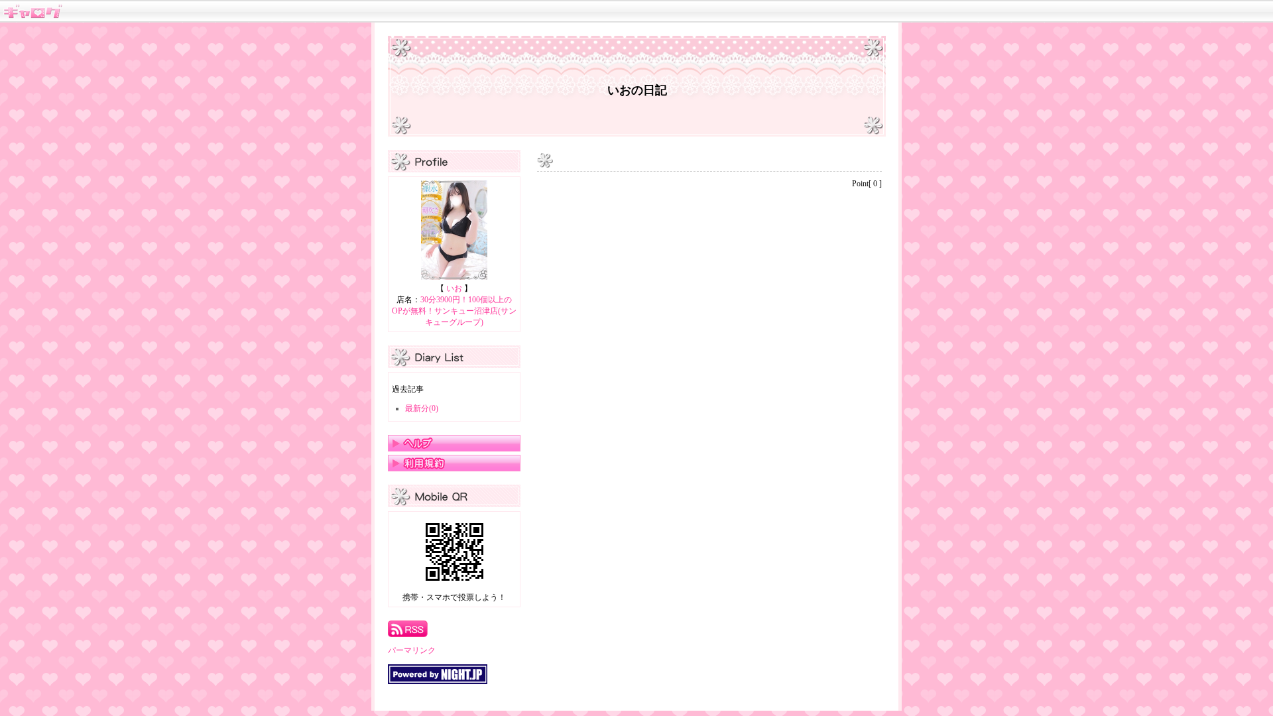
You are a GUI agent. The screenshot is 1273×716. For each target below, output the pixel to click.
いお (454, 288)
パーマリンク (412, 650)
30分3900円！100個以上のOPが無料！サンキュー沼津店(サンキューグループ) (454, 311)
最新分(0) (421, 408)
